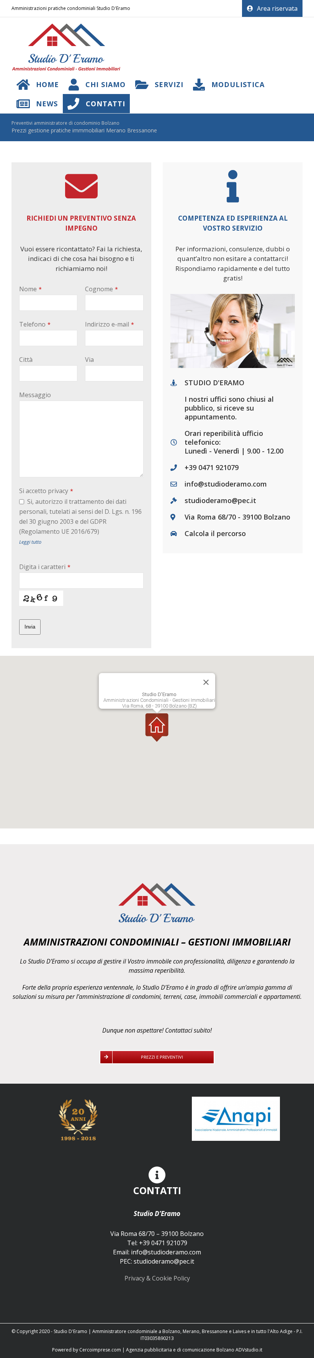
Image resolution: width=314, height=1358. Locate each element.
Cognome (101, 289)
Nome (30, 289)
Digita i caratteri (44, 567)
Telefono (35, 324)
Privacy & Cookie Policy (157, 1278)
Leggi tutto (30, 541)
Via (89, 359)
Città (26, 359)
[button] (157, 727)
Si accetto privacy (46, 491)
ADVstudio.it (249, 1349)
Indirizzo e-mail (109, 324)
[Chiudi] (206, 682)
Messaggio (35, 395)
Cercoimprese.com (100, 1349)
